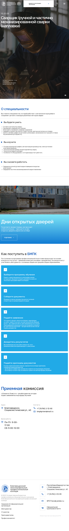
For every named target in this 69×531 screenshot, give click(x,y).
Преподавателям (7, 515)
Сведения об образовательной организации (12, 505)
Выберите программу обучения (19, 274)
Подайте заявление (13, 318)
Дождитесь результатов (16, 342)
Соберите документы (14, 296)
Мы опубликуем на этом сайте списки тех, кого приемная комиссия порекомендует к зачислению (19, 345)
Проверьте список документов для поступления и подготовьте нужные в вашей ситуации (19, 300)
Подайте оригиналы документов (20, 363)
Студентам (5, 512)
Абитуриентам (6, 509)
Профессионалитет (8, 518)
